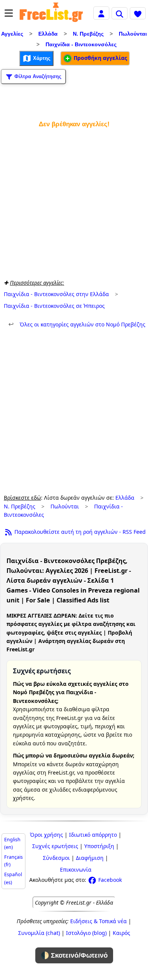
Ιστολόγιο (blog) (86, 932)
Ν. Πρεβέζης (88, 34)
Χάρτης (40, 58)
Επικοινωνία (75, 869)
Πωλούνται (133, 34)
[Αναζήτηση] (120, 13)
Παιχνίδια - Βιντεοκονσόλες (81, 44)
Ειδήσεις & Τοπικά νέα (98, 921)
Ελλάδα (48, 34)
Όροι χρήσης (46, 834)
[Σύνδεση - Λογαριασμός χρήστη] (101, 13)
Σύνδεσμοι (56, 857)
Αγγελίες (12, 34)
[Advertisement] (74, 202)
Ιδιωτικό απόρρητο (93, 834)
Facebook (109, 879)
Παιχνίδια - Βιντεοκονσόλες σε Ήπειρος (54, 305)
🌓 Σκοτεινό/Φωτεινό (74, 955)
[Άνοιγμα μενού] (9, 13)
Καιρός (121, 932)
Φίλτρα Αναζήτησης (37, 76)
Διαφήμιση (90, 857)
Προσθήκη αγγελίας (99, 57)
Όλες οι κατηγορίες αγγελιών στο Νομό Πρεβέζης (76, 324)
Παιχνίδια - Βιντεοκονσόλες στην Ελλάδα (56, 294)
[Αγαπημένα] (138, 13)
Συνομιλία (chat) (39, 932)
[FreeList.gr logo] (51, 13)
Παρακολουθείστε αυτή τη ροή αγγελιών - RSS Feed (79, 531)
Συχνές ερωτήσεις (55, 846)
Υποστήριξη (99, 846)
